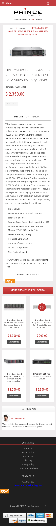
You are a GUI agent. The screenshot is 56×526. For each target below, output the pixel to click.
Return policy (28, 452)
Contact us (28, 456)
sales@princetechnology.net (28, 485)
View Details (14, 342)
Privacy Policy (28, 464)
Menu (8, 3)
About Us (28, 448)
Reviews (36, 116)
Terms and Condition (28, 468)
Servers (22, 28)
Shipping (28, 460)
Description (21, 116)
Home (11, 28)
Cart (52, 1)
